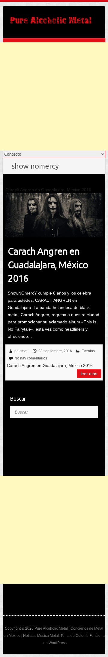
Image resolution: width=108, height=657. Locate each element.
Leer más (89, 373)
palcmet (20, 351)
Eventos (88, 351)
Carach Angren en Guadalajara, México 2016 (48, 264)
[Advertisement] (54, 96)
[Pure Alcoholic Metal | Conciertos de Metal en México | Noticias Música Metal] (51, 22)
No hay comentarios (30, 358)
